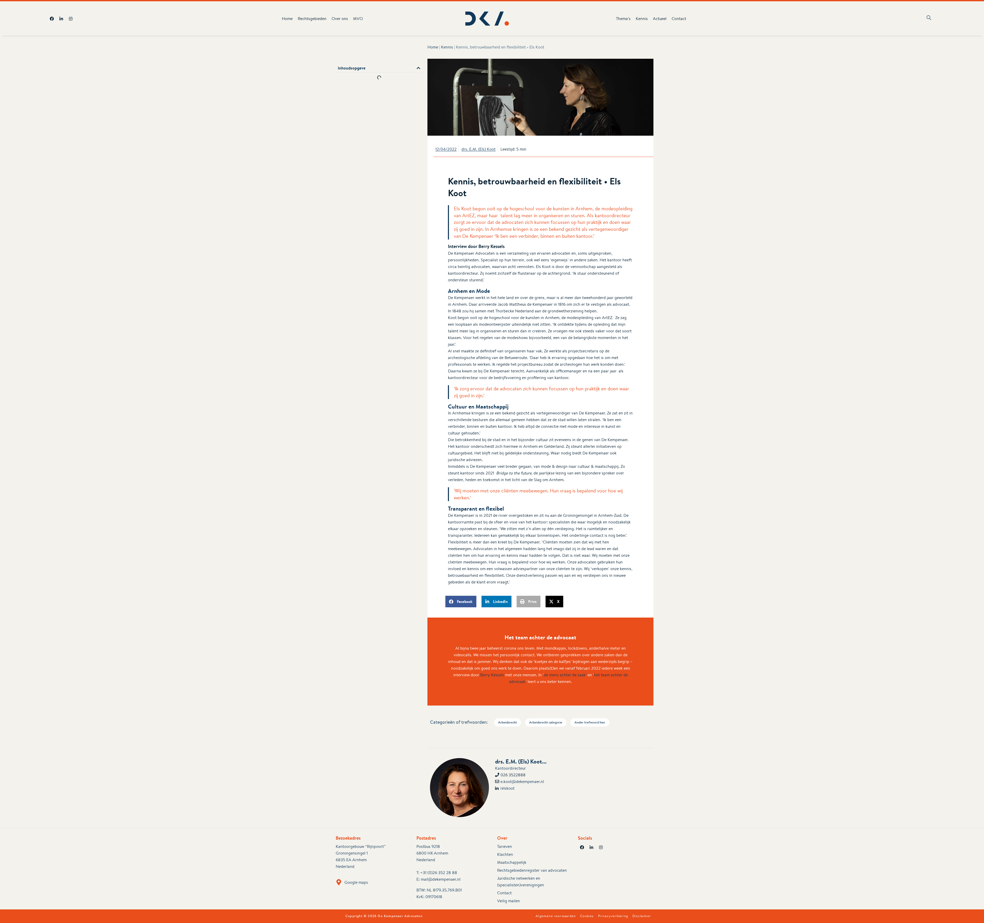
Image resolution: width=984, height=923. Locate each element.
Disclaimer (641, 916)
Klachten (505, 854)
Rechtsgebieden (312, 18)
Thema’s (623, 18)
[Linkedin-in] (61, 19)
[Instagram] (71, 19)
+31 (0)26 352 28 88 (438, 872)
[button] (418, 68)
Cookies (586, 916)
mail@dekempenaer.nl (440, 879)
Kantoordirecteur (510, 768)
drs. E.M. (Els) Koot (479, 149)
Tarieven (504, 846)
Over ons (340, 18)
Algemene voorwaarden (556, 916)
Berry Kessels (492, 675)
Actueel (660, 18)
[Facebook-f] (52, 19)
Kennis (642, 18)
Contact (679, 18)
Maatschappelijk (511, 862)
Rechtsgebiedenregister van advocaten (532, 870)
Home (287, 18)
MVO (358, 18)
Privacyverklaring (613, 916)
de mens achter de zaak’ (565, 675)
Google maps (356, 882)
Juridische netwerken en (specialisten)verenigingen (520, 882)
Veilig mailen (508, 901)
